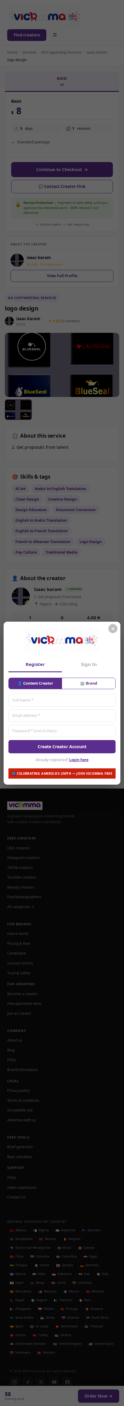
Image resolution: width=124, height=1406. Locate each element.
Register (35, 664)
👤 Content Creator (35, 683)
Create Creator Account (62, 746)
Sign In (89, 664)
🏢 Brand (88, 683)
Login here (78, 759)
